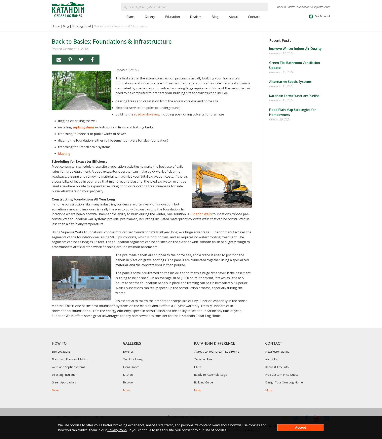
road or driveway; (147, 114)
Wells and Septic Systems (68, 367)
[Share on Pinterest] (70, 60)
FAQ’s (197, 367)
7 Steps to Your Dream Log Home (216, 351)
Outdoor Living (133, 359)
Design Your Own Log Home (284, 382)
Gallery (150, 17)
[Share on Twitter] (81, 60)
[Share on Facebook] (92, 60)
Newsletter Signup (277, 351)
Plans (130, 17)
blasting (64, 153)
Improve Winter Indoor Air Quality (295, 48)
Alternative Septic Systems (290, 81)
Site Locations (61, 351)
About (233, 17)
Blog (215, 17)
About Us (271, 359)
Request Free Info (277, 367)
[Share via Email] (59, 60)
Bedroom (129, 382)
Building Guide (203, 382)
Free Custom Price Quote (281, 374)
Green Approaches (64, 382)
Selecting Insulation (64, 374)
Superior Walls (201, 214)
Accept (300, 427)
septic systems (83, 127)
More (55, 390)
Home (56, 26)
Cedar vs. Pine (203, 359)
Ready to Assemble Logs (210, 374)
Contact (254, 17)
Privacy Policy (117, 430)
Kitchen (128, 374)
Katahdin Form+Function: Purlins (294, 96)
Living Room (131, 367)
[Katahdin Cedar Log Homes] (68, 9)
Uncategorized (81, 26)
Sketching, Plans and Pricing (70, 359)
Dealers (196, 17)
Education (172, 17)
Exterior (128, 351)
